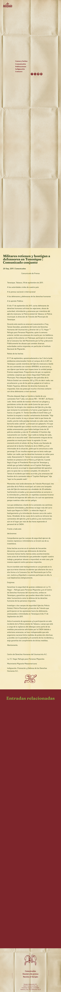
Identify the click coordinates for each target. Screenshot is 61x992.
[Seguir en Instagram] (41, 74)
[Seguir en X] (35, 74)
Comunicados (20, 268)
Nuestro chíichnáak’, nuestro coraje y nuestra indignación (30, 746)
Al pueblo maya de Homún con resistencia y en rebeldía (26, 864)
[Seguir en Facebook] (32, 74)
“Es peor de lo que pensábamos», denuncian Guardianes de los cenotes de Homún (28, 924)
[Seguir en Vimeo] (38, 74)
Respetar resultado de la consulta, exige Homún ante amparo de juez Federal (29, 825)
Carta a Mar (13, 845)
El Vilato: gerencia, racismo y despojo (25, 767)
